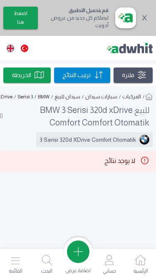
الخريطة (21, 75)
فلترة (128, 75)
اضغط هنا (20, 17)
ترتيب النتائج (76, 75)
